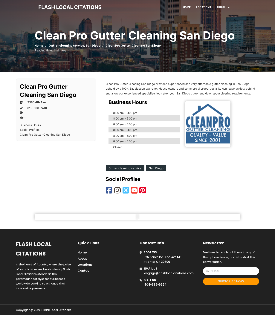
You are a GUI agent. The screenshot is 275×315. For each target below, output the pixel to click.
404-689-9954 (155, 285)
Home (187, 7)
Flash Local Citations (33, 249)
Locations (203, 7)
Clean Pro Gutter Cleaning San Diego (45, 134)
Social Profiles (29, 129)
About (82, 258)
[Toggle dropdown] (228, 7)
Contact (84, 270)
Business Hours (30, 125)
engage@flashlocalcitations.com (169, 273)
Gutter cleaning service (66, 46)
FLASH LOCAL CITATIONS (70, 7)
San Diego (92, 46)
